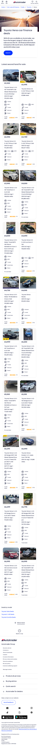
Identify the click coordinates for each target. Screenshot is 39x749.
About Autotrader (7, 652)
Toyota (29, 7)
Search (36, 3)
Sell (6, 3)
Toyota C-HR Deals (7, 614)
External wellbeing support (10, 665)
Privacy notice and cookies (10, 659)
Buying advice (11, 681)
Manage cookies (7, 669)
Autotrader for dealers (14, 691)
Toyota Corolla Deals (8, 617)
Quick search (11, 686)
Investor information (8, 657)
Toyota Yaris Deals (7, 611)
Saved (32, 3)
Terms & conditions (8, 661)
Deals (23, 7)
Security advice (7, 648)
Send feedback (9, 702)
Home (3, 7)
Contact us (6, 650)
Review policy (7, 663)
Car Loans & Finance (13, 7)
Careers (5, 654)
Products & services (13, 676)
